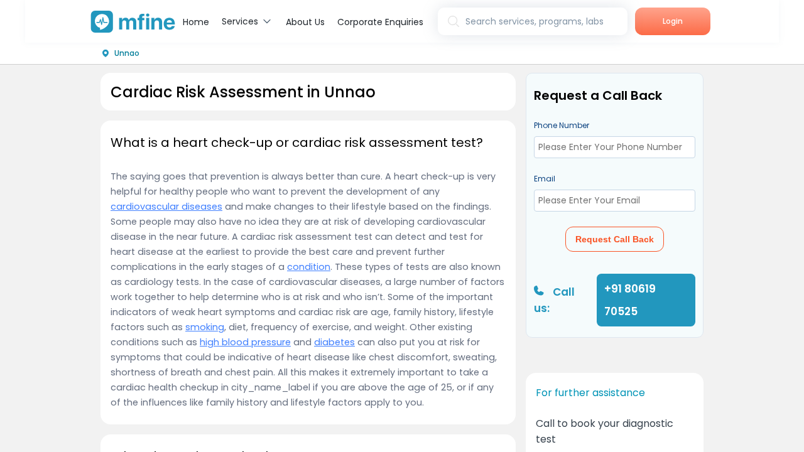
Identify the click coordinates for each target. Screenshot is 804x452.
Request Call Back (614, 239)
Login (673, 21)
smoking (204, 327)
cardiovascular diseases (166, 206)
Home (196, 22)
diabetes (334, 342)
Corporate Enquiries (380, 22)
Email (544, 178)
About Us (305, 22)
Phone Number (561, 125)
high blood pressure (245, 342)
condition (308, 267)
